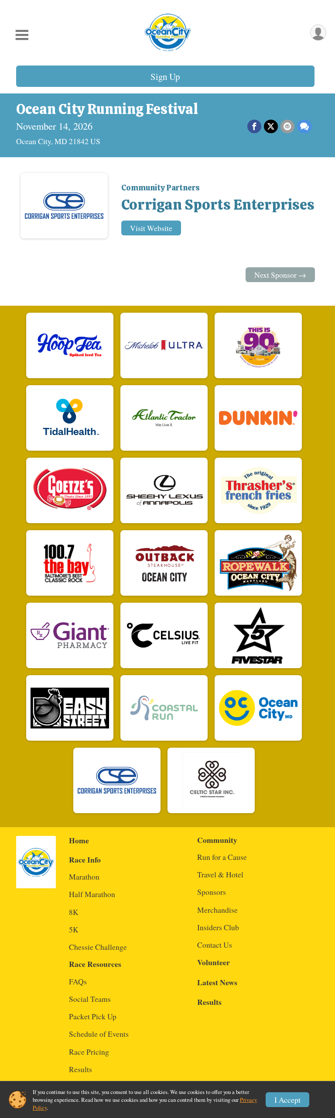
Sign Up (165, 76)
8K (74, 912)
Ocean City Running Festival (107, 109)
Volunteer (213, 962)
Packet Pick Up (92, 1016)
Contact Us (214, 944)
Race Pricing (89, 1051)
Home (79, 840)
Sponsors (211, 891)
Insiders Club (218, 927)
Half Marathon (92, 894)
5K (74, 929)
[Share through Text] (304, 127)
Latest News (217, 982)
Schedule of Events (99, 1033)
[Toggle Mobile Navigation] (22, 35)
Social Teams (90, 998)
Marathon (84, 876)
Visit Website (151, 228)
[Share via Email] (287, 127)
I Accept (287, 1099)
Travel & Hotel (220, 874)
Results (80, 1069)
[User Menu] (318, 32)
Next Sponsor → (280, 274)
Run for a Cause (222, 856)
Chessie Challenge (98, 946)
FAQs (78, 981)
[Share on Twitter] (271, 127)
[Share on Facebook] (254, 127)
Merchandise (217, 909)
